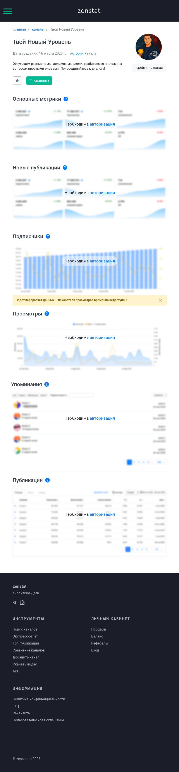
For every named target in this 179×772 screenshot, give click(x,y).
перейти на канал (148, 67)
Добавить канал (26, 657)
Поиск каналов (25, 629)
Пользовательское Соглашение (38, 720)
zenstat (89, 10)
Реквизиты (22, 713)
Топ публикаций (26, 643)
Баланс (97, 636)
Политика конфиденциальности (39, 699)
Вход (95, 650)
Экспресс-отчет (25, 636)
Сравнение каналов (29, 650)
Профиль (98, 629)
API (15, 671)
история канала (83, 53)
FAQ (16, 706)
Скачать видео (25, 664)
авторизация (102, 124)
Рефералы (99, 643)
